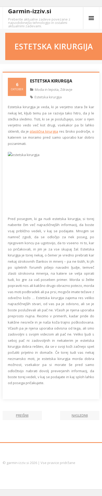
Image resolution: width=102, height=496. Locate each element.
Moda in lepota (47, 89)
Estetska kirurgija (48, 97)
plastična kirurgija (44, 131)
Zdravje (66, 89)
